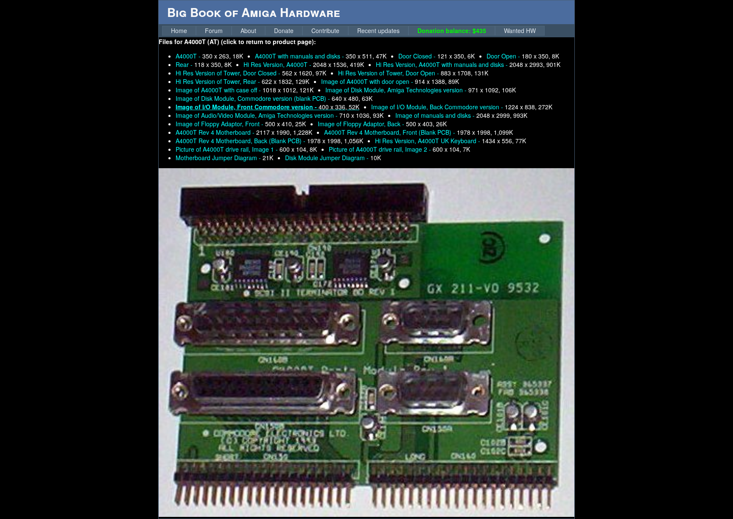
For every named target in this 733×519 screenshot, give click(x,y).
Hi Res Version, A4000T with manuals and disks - (468, 64)
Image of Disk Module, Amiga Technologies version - (420, 90)
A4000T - (209, 56)
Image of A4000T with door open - (390, 81)
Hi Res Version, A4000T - (303, 64)
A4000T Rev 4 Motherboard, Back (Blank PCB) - (269, 140)
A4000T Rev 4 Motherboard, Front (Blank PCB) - (418, 132)
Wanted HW (520, 30)
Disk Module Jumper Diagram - (333, 157)
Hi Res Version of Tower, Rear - (242, 81)
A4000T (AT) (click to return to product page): (250, 41)
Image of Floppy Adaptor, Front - (241, 123)
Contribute (325, 30)
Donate (284, 30)
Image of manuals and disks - (461, 115)
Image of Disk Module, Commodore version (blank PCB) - (274, 98)
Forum (214, 30)
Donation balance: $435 (451, 30)
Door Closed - (436, 56)
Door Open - (523, 56)
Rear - (204, 64)
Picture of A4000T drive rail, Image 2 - (399, 149)
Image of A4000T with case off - (244, 90)
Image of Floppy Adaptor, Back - (382, 123)
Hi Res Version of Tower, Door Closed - (251, 73)
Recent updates (378, 30)
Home (179, 30)
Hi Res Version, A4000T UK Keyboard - (450, 140)
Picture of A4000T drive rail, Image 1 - (246, 149)
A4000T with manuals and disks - (320, 56)
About (248, 30)
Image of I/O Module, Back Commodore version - (461, 107)
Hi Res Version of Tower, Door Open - (413, 73)
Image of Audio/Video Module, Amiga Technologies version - (279, 115)
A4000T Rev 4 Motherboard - (244, 132)
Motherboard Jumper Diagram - (224, 157)
